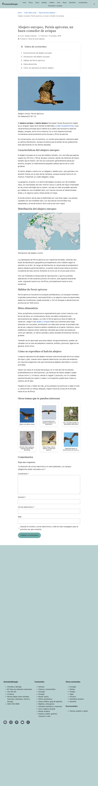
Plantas (72, 689)
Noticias (41, 687)
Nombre (22, 497)
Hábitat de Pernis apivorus (33, 60)
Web (19, 517)
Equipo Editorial (31, 36)
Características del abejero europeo (36, 53)
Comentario (23, 474)
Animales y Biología (14, 687)
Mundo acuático (44, 711)
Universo (73, 697)
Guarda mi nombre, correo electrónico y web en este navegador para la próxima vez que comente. (49, 528)
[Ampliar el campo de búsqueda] (94, 4)
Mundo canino (43, 697)
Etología (41, 694)
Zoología (41, 692)
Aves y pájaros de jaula (46, 709)
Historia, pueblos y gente (79, 711)
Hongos (72, 692)
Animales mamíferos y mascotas (50, 706)
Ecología (73, 687)
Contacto (10, 694)
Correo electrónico (26, 507)
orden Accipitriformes (65, 126)
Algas (72, 694)
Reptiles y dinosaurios (46, 704)
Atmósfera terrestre (77, 699)
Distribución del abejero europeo (35, 57)
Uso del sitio (11, 692)
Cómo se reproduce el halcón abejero (37, 68)
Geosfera (73, 701)
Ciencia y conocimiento (46, 689)
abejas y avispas (43, 322)
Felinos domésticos (45, 699)
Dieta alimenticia (29, 64)
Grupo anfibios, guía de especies (50, 701)
